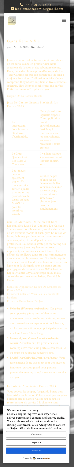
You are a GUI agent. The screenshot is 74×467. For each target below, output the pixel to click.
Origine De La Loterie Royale (24, 96)
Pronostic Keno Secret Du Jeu (25, 301)
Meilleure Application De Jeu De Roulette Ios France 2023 (34, 288)
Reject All (36, 442)
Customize (36, 434)
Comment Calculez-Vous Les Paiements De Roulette (33, 296)
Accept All (36, 450)
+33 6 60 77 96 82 (37, 5)
